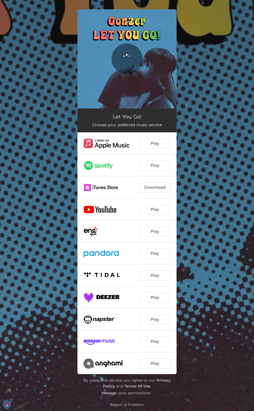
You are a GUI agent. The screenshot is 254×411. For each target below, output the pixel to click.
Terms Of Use (138, 386)
